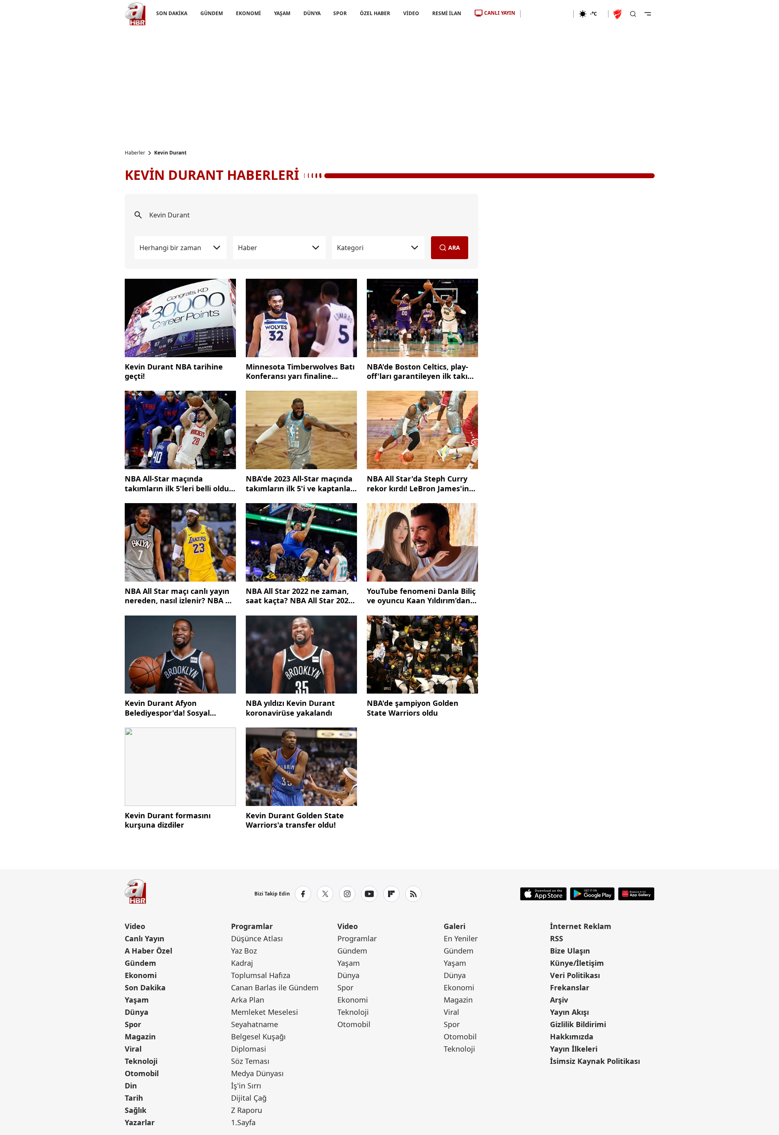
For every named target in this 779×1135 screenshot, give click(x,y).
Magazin (140, 1036)
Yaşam (137, 1000)
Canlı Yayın (144, 938)
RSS (556, 938)
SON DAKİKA (171, 13)
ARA (454, 247)
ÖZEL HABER (375, 13)
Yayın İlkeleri (573, 1049)
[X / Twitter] (325, 894)
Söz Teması (250, 1061)
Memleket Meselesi (264, 1012)
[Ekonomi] (546, 14)
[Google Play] (592, 893)
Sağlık (135, 1110)
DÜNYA (311, 13)
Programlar (252, 926)
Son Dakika (145, 987)
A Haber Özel (148, 951)
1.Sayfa (243, 1122)
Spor (133, 1024)
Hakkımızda (571, 1036)
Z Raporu (246, 1110)
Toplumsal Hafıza (260, 975)
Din (131, 1085)
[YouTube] (369, 894)
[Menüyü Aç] (648, 14)
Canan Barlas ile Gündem (275, 987)
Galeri (454, 926)
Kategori (350, 247)
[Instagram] (347, 894)
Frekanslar (569, 987)
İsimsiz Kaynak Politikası (595, 1061)
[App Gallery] (636, 893)
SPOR (340, 13)
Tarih (134, 1098)
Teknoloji (141, 1061)
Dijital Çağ (249, 1098)
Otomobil (142, 1073)
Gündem (140, 963)
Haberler (135, 153)
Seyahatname (254, 1024)
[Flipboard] (391, 894)
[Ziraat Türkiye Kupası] (618, 14)
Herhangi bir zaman (170, 247)
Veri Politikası (575, 975)
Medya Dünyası (257, 1073)
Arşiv (559, 1000)
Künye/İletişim (577, 963)
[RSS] (413, 894)
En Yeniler (461, 938)
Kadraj (242, 963)
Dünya (136, 1012)
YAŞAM (282, 13)
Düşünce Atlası (257, 938)
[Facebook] (303, 894)
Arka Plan (247, 1000)
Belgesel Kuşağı (258, 1036)
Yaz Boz (244, 951)
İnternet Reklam (580, 926)
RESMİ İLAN (446, 13)
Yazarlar (140, 1122)
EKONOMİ (248, 13)
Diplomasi (248, 1049)
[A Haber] (135, 14)
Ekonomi (141, 975)
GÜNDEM (211, 13)
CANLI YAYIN (499, 12)
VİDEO (411, 13)
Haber (247, 247)
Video (135, 926)
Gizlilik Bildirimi (578, 1024)
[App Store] (543, 893)
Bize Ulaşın (570, 951)
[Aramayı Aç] (633, 14)
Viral (133, 1049)
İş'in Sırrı (246, 1085)
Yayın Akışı (569, 1012)
